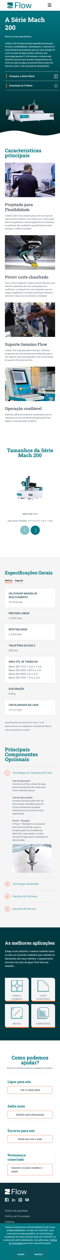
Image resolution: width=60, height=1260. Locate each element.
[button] (30, 773)
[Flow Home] (19, 5)
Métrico (8, 580)
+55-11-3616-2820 (30, 1090)
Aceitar (20, 1254)
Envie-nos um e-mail (30, 1139)
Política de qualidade (16, 1210)
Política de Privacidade (17, 1216)
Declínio (39, 1254)
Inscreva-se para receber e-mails (27, 1169)
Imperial (19, 580)
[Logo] (30, 1192)
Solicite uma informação (30, 1114)
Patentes (9, 1221)
